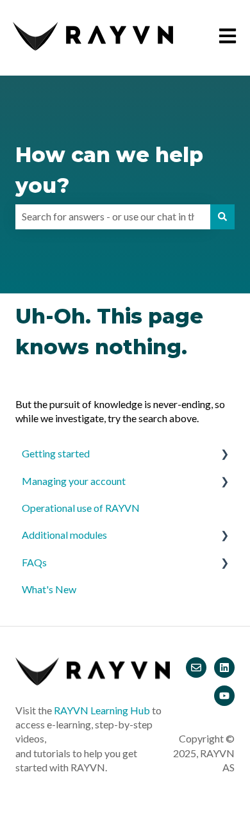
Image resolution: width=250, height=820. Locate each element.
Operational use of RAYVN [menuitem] (81, 508)
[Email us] (196, 667)
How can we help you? (109, 170)
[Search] (222, 216)
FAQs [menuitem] (34, 562)
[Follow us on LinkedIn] (224, 667)
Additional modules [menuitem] (64, 535)
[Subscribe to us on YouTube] (224, 695)
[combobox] (112, 216)
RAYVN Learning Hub (102, 710)
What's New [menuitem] (49, 589)
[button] (224, 454)
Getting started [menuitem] (56, 453)
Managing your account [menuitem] (74, 481)
